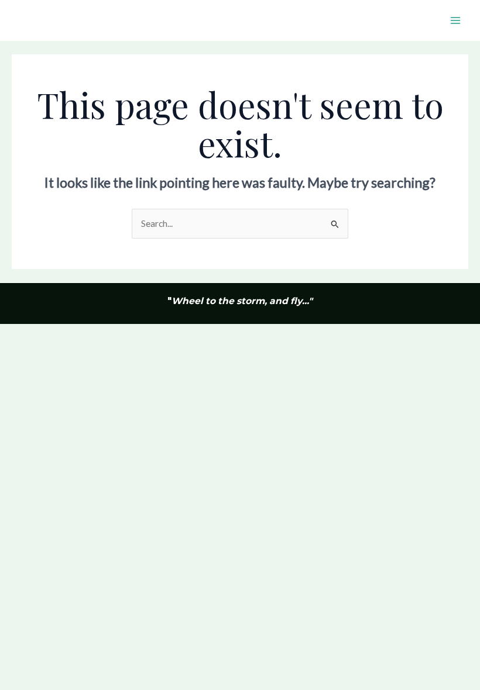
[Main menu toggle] (455, 20)
